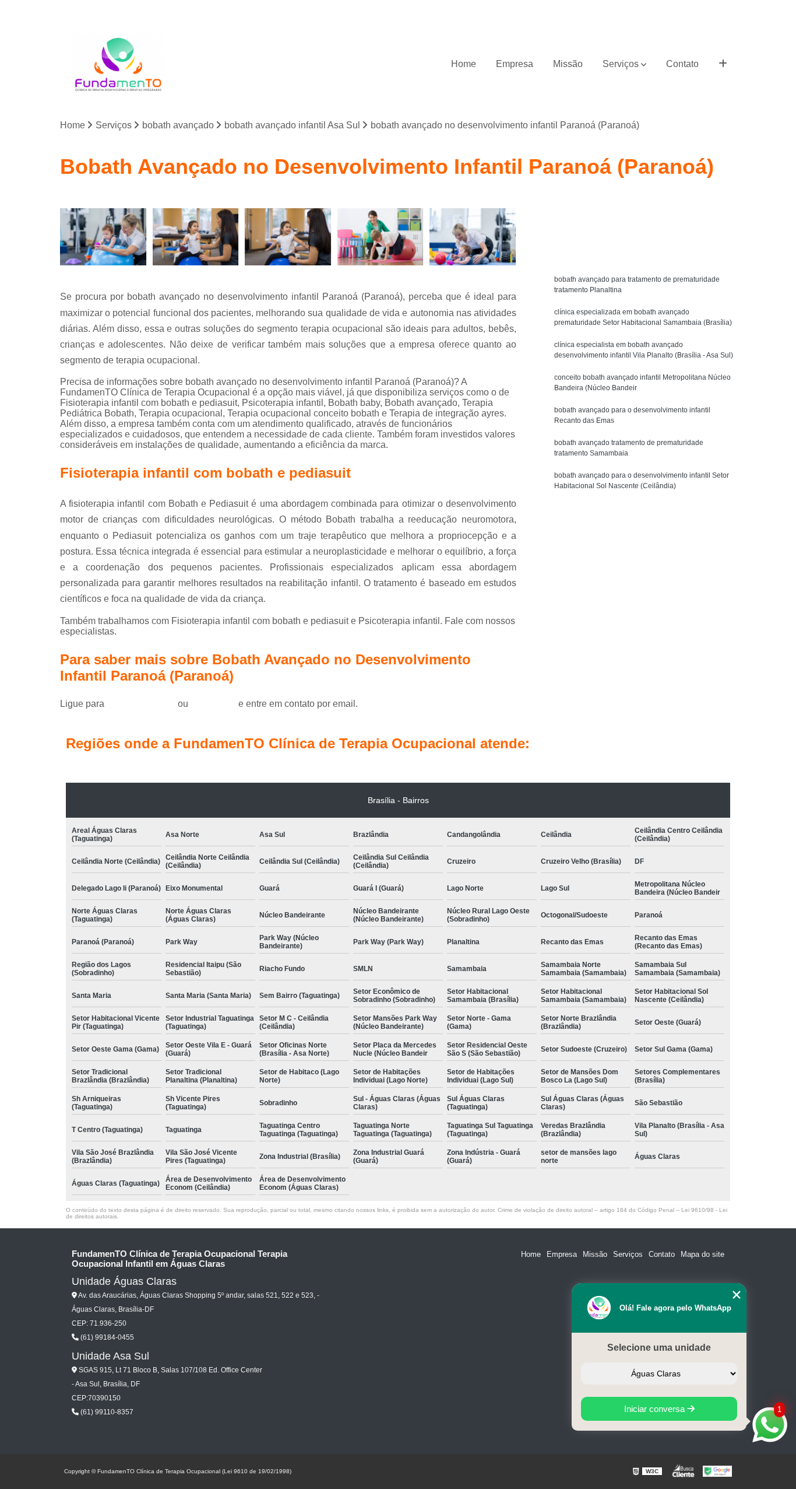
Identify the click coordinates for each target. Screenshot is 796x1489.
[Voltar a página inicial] (118, 64)
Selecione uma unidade (659, 1348)
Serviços (621, 64)
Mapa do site (702, 1254)
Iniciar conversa (655, 1409)
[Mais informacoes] (723, 64)
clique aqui (213, 704)
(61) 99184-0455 (142, 704)
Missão (568, 64)
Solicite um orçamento (643, 204)
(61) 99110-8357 (106, 1412)
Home (463, 64)
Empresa (514, 64)
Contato (682, 64)
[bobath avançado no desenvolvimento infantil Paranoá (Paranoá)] (380, 237)
